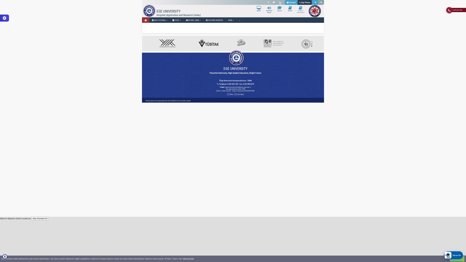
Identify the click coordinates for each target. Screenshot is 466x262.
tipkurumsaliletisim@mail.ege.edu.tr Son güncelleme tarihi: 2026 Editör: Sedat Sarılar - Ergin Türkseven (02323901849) (235, 89)
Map (231, 94)
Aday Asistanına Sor (40, 218)
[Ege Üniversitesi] (315, 2)
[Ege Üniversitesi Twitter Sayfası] (281, 3)
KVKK (230, 20)
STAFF (177, 20)
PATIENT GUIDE (194, 20)
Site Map (240, 94)
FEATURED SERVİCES (215, 20)
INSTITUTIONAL (160, 20)
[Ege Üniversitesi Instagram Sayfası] (268, 2)
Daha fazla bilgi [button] (188, 259)
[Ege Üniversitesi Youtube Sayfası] (274, 2)
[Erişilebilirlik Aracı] (4, 256)
